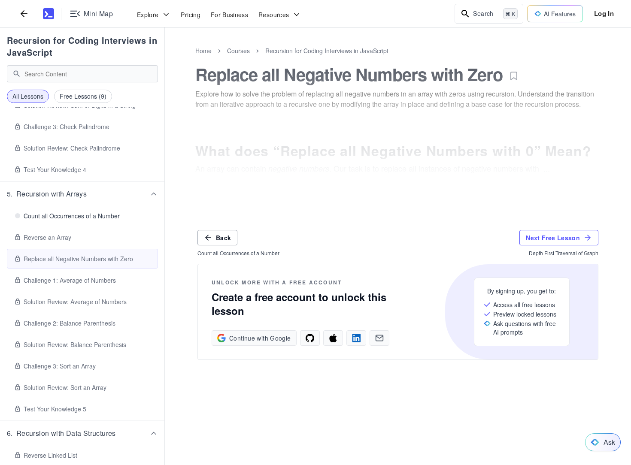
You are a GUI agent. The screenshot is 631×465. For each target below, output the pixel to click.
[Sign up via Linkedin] (356, 338)
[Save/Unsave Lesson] (514, 76)
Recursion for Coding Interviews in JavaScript (82, 46)
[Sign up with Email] (379, 338)
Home (203, 50)
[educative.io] (48, 13)
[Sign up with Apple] (333, 338)
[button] (82, 194)
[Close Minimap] (165, 60)
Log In (604, 13)
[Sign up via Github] (310, 338)
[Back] (24, 13)
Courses (238, 50)
